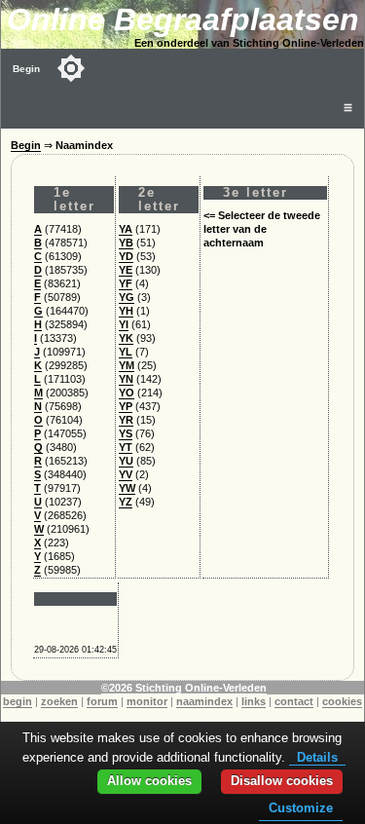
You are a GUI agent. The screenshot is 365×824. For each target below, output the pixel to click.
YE (125, 270)
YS (125, 433)
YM (126, 365)
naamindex (204, 701)
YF (125, 283)
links (253, 701)
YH (126, 311)
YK (126, 338)
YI (123, 324)
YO (126, 392)
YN (126, 379)
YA (125, 229)
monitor (147, 701)
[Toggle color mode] (71, 68)
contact (293, 701)
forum (102, 701)
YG (126, 297)
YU (126, 461)
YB (126, 242)
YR (126, 420)
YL (125, 351)
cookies (342, 701)
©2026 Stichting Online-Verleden (184, 687)
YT (125, 447)
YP (125, 406)
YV (125, 474)
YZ (125, 501)
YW (127, 488)
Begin (26, 68)
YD (126, 256)
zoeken (59, 701)
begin (17, 701)
